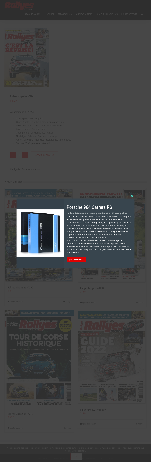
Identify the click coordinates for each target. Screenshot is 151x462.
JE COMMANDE (76, 259)
